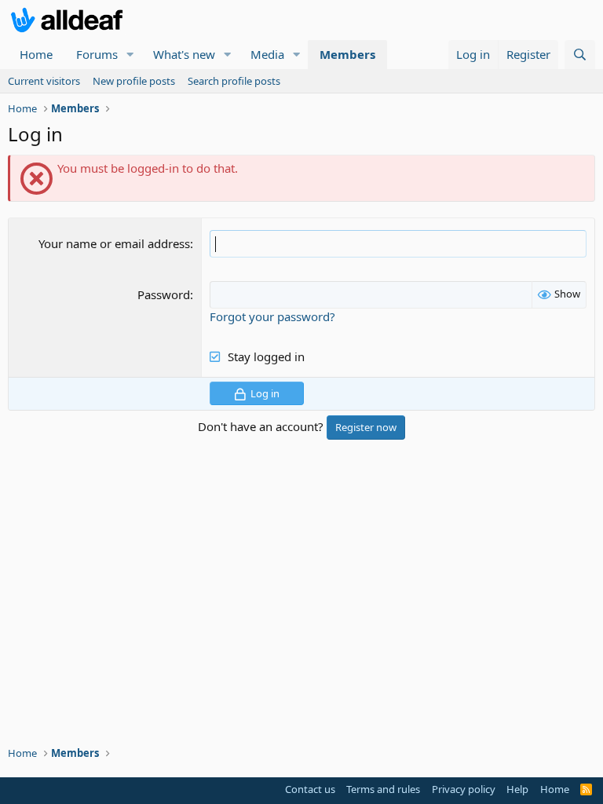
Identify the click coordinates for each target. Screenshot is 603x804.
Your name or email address (114, 243)
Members (347, 54)
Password (163, 294)
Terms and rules (383, 789)
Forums (97, 54)
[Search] (580, 54)
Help (517, 789)
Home (36, 54)
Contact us (310, 789)
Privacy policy (463, 789)
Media (267, 54)
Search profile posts (234, 81)
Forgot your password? (272, 316)
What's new (184, 54)
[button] (130, 54)
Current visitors (44, 81)
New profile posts (134, 81)
